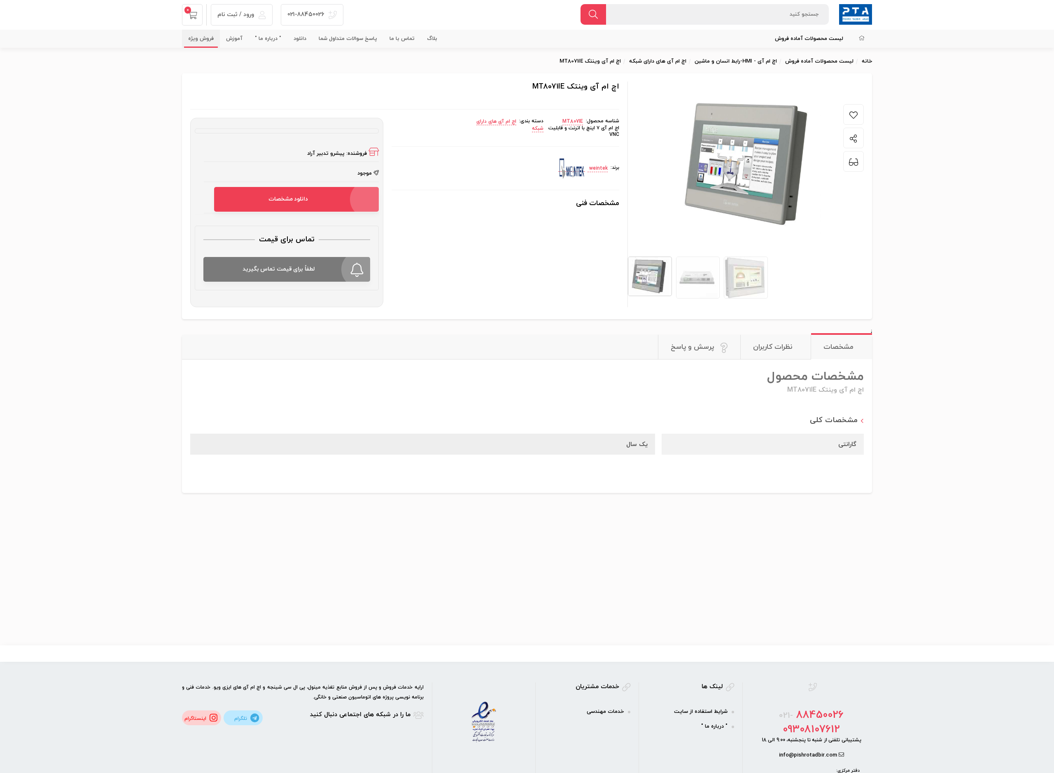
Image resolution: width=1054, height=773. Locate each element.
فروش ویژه (201, 38)
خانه (867, 61)
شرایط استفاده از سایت (701, 711)
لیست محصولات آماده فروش (809, 38)
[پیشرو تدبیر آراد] (855, 14)
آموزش (234, 38)
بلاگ (432, 38)
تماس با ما (402, 38)
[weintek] (571, 168)
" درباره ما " (268, 38)
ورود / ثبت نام (236, 15)
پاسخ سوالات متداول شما (348, 38)
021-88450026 (306, 15)
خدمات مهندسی (605, 711)
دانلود (300, 38)
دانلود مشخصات (288, 199)
